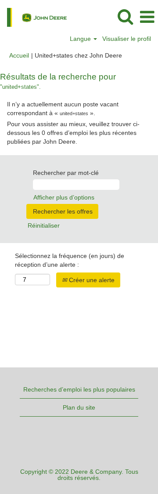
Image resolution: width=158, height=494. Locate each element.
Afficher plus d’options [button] (63, 197)
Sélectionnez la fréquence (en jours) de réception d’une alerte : (69, 260)
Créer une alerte (91, 279)
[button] (147, 16)
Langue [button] (81, 38)
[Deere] (33, 17)
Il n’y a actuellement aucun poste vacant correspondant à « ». (62, 108)
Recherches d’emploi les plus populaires (79, 389)
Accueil (19, 55)
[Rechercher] (125, 16)
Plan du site (79, 407)
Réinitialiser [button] (44, 225)
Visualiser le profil (126, 38)
